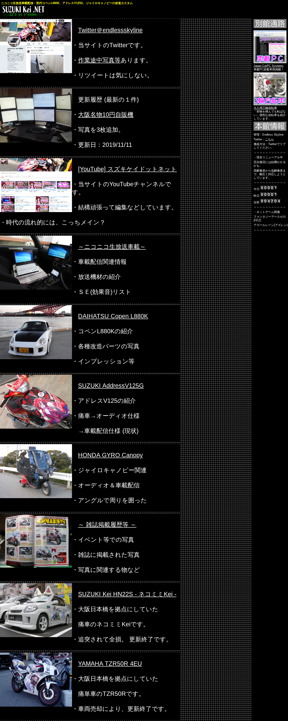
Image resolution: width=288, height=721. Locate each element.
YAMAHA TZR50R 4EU (110, 663)
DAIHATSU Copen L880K (113, 316)
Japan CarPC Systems (269, 65)
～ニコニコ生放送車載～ (112, 246)
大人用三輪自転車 (265, 108)
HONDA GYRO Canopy (110, 455)
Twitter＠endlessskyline (110, 30)
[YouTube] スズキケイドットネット (127, 169)
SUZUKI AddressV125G (111, 385)
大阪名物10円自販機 (105, 114)
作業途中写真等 (99, 60)
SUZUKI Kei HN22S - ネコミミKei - (127, 594)
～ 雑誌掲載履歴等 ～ (107, 524)
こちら (269, 139)
